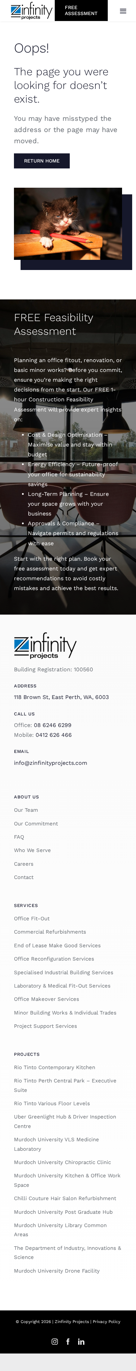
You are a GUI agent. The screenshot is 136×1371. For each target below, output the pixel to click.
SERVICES (26, 905)
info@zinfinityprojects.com (50, 763)
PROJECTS (26, 1054)
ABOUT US (26, 796)
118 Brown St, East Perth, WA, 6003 (61, 697)
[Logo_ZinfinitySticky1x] (45, 634)
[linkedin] (81, 1341)
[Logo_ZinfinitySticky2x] (32, 4)
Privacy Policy (106, 1321)
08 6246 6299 (52, 725)
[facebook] (68, 1341)
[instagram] (55, 1341)
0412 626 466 (54, 735)
